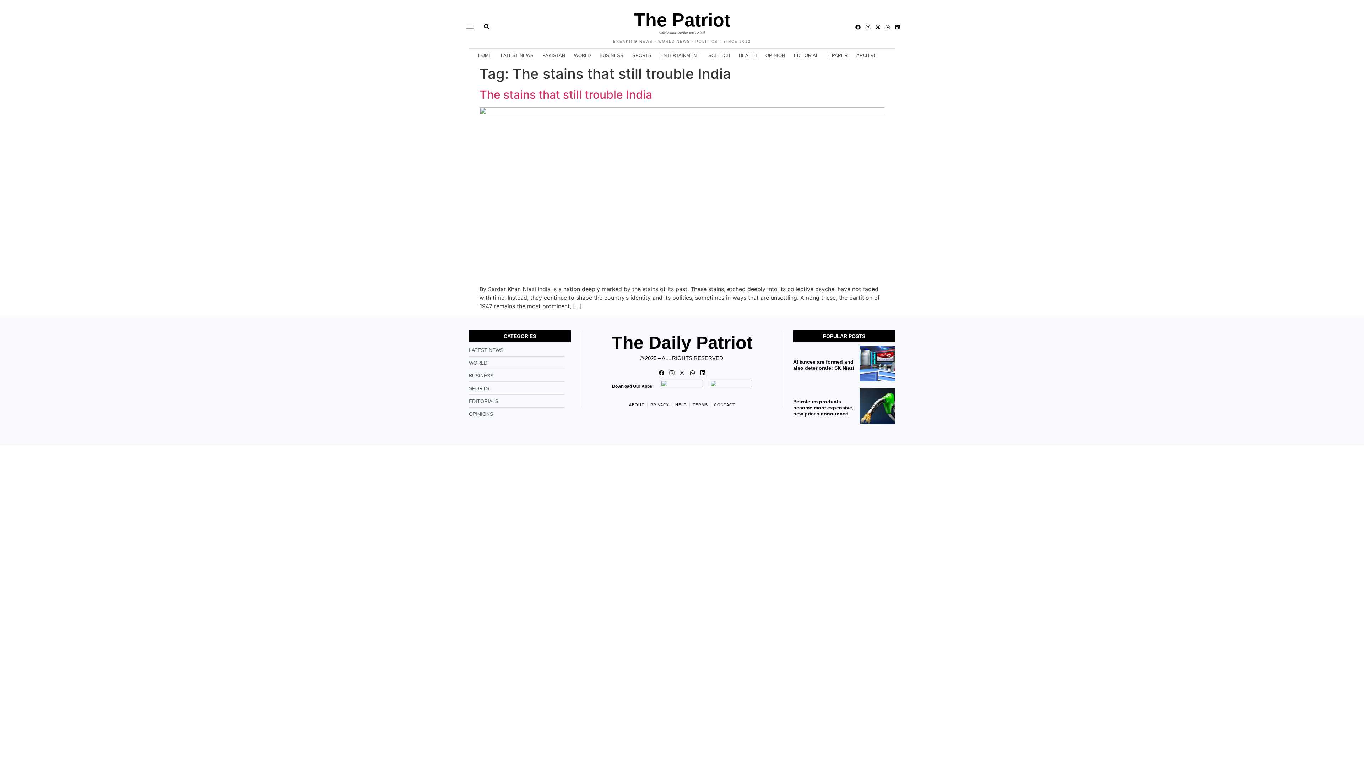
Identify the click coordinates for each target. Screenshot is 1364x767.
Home (485, 55)
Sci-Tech (719, 55)
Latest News (517, 55)
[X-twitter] (878, 27)
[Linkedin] (897, 27)
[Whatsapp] (888, 27)
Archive (866, 55)
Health (748, 55)
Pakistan (553, 55)
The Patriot (682, 20)
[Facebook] (858, 27)
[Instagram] (868, 27)
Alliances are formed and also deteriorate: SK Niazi (823, 365)
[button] (470, 27)
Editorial (806, 55)
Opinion (775, 55)
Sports (641, 55)
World (582, 55)
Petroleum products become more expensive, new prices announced (823, 408)
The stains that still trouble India (580, 95)
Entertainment (679, 55)
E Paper (837, 55)
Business (611, 55)
